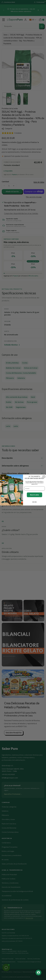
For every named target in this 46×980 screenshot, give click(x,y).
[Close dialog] (43, 476)
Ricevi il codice (34, 495)
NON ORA (34, 502)
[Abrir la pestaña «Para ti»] (38, 972)
